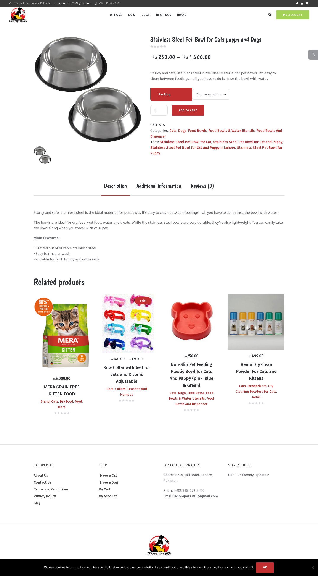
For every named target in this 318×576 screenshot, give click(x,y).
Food (78, 401)
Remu (256, 397)
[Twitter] (302, 3)
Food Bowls (197, 131)
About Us (41, 475)
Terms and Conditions (51, 489)
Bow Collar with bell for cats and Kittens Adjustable (126, 374)
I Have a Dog (108, 482)
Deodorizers (257, 386)
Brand (45, 401)
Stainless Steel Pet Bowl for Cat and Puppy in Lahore (192, 148)
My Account (292, 14)
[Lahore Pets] (159, 545)
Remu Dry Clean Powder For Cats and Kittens (256, 371)
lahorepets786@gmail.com (74, 3)
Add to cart (188, 110)
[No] (312, 567)
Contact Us (42, 482)
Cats (173, 131)
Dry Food (66, 401)
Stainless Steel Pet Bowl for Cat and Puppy (247, 142)
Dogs (182, 131)
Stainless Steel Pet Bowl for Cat (185, 142)
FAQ (37, 503)
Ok (265, 567)
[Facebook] (297, 3)
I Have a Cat (107, 475)
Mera (62, 407)
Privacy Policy (45, 496)
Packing (164, 94)
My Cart (104, 489)
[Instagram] (306, 3)
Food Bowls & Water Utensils (232, 131)
